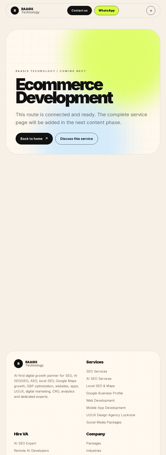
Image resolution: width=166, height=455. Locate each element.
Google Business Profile (104, 393)
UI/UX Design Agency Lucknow (110, 415)
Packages (93, 443)
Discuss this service (76, 139)
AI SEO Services (99, 379)
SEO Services (96, 371)
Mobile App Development (106, 408)
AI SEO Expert (25, 443)
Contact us (79, 10)
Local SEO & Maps (100, 386)
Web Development (100, 400)
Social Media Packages (103, 422)
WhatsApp (107, 10)
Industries (93, 451)
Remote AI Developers (31, 451)
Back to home (34, 139)
